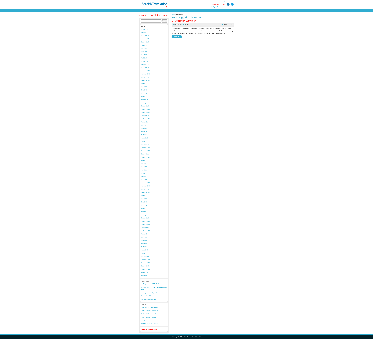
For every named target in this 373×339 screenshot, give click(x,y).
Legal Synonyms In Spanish (149, 293)
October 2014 (145, 42)
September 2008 (145, 269)
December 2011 (145, 147)
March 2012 (144, 138)
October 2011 (145, 154)
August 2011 (144, 160)
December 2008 (145, 259)
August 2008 (144, 272)
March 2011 (144, 173)
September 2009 (145, 231)
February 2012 (145, 141)
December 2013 (145, 71)
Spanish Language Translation (149, 323)
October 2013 (145, 77)
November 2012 (145, 112)
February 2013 (145, 103)
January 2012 (145, 144)
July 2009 (144, 237)
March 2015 (144, 29)
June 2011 (144, 167)
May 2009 (144, 243)
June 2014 (144, 51)
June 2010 (144, 202)
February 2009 (145, 253)
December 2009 (145, 221)
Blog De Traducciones (149, 329)
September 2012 (145, 119)
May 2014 (144, 55)
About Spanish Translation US (149, 307)
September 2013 (145, 80)
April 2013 (144, 96)
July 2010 (144, 199)
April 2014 (144, 58)
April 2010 (144, 208)
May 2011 (144, 170)
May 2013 (144, 93)
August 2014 (144, 45)
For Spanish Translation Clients (150, 314)
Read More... (177, 36)
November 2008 (145, 263)
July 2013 (144, 87)
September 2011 (145, 157)
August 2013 (144, 83)
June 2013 (144, 90)
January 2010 (145, 218)
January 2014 (145, 67)
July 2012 (144, 125)
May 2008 (144, 275)
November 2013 (145, 74)
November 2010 (145, 186)
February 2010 (145, 215)
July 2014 (144, 48)
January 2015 (145, 35)
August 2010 (144, 195)
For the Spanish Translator (148, 317)
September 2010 (145, 192)
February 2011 (145, 176)
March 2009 (144, 250)
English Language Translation (149, 310)
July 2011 (143, 163)
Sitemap (174, 337)
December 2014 (145, 39)
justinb (186, 24)
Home (173, 14)
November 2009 (145, 224)
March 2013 (144, 99)
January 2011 (145, 179)
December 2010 (145, 183)
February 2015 (145, 32)
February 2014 (145, 64)
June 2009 (144, 240)
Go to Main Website (220, 2)
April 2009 (144, 247)
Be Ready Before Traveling (148, 299)
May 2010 (144, 205)
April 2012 (144, 135)
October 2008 (145, 266)
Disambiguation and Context (184, 21)
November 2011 (145, 151)
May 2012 (144, 131)
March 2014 (144, 61)
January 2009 (145, 256)
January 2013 (145, 106)
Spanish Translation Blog (153, 15)
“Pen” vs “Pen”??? (146, 296)
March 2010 (144, 211)
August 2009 (144, 234)
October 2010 (145, 189)
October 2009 (145, 227)
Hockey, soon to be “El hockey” (150, 284)
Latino (143, 320)
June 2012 (144, 128)
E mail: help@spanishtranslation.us (216, 7)
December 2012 (145, 109)
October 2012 (145, 115)
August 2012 (144, 122)
